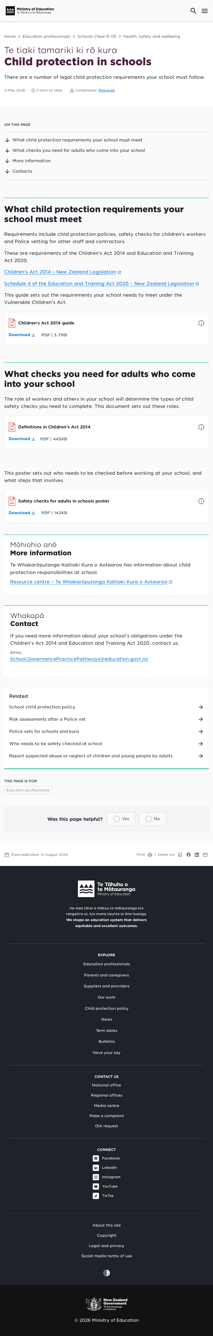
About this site (106, 1225)
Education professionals (46, 36)
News (106, 1019)
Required (106, 90)
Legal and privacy (106, 1245)
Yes (125, 818)
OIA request (106, 1126)
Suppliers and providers (106, 986)
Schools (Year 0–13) (97, 36)
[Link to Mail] (205, 854)
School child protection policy (42, 707)
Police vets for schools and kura (44, 731)
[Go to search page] (193, 11)
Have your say (107, 1053)
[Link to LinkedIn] (197, 854)
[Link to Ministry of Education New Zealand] (106, 889)
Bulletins (106, 1041)
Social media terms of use (106, 1256)
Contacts (22, 171)
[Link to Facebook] (188, 854)
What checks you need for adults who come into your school (78, 150)
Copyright (106, 1235)
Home (10, 36)
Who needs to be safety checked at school (55, 743)
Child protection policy (107, 1008)
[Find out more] (201, 323)
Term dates (106, 1030)
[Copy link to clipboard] (180, 854)
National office (106, 1085)
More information (31, 160)
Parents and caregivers (106, 975)
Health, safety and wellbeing (151, 36)
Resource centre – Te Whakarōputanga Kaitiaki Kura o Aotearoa (88, 581)
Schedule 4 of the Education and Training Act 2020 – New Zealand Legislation (99, 283)
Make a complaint (106, 1116)
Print (141, 855)
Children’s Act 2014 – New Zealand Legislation (60, 272)
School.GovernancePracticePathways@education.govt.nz (79, 659)
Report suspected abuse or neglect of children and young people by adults (90, 755)
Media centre (106, 1106)
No (157, 818)
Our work (106, 997)
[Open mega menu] (205, 11)
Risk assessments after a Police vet (47, 719)
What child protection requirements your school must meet (77, 140)
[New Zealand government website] (106, 1304)
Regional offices (106, 1095)
